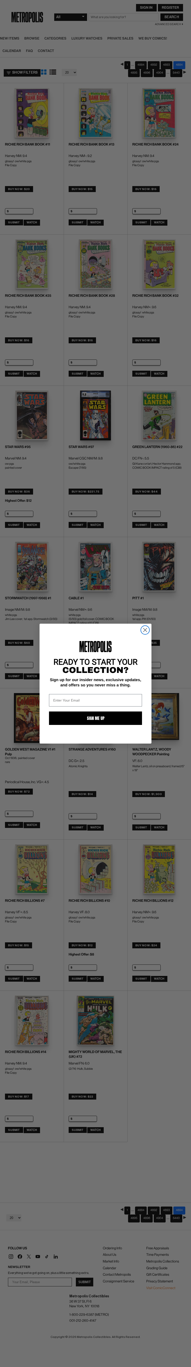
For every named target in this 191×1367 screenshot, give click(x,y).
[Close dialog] (145, 630)
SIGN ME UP (95, 718)
